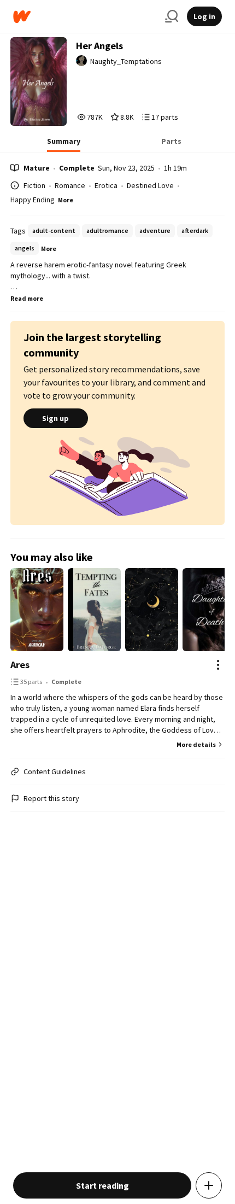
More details (196, 744)
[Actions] (218, 665)
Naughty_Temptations (126, 61)
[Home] (84, 17)
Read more (26, 298)
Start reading (102, 1185)
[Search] (171, 16)
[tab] (63, 144)
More (65, 200)
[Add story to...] (209, 1185)
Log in (204, 16)
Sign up (55, 418)
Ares (20, 664)
